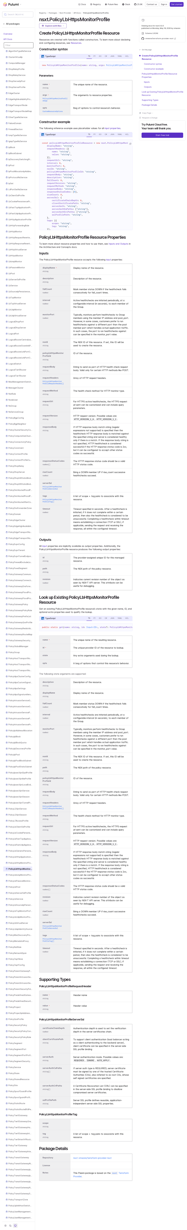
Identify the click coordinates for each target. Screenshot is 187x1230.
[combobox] (17, 14)
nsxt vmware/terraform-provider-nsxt (92, 1158)
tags (45, 496)
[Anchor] (112, 19)
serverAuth (48, 1057)
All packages (13, 23)
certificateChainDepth (54, 1028)
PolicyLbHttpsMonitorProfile (96, 13)
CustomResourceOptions (53, 111)
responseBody (50, 427)
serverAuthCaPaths (52, 1068)
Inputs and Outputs (118, 243)
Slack (127, 4)
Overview (7, 34)
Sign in (164, 4)
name (45, 995)
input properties (112, 128)
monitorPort (48, 314)
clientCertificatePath (53, 1039)
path (45, 568)
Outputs (148, 87)
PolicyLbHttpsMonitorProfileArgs (125, 65)
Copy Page (146, 113)
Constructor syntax (153, 64)
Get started (176, 4)
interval (46, 300)
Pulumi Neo (113, 4)
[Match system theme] (15, 1225)
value (45, 1005)
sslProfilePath (49, 1100)
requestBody (49, 367)
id (43, 557)
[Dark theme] (10, 1225)
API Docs (7, 39)
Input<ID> (91, 627)
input (108, 259)
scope (45, 1123)
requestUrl (48, 401)
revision (46, 579)
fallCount (47, 289)
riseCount (47, 472)
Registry (97, 4)
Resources (76, 43)
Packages (53, 13)
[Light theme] (5, 1225)
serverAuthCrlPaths (52, 1086)
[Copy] (130, 143)
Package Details (149, 105)
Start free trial (162, 135)
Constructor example (154, 69)
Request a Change (149, 118)
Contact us (152, 4)
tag (44, 1134)
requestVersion (50, 416)
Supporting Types (150, 100)
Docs (83, 4)
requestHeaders (50, 378)
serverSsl (47, 483)
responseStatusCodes (53, 461)
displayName (49, 268)
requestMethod (50, 390)
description (48, 278)
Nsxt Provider (65, 13)
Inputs (147, 82)
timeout (46, 509)
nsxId (45, 342)
